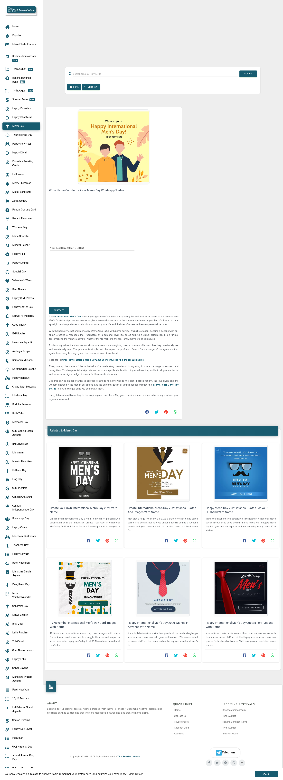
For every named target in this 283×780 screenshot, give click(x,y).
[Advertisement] (163, 31)
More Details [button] (136, 774)
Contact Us (180, 715)
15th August (229, 715)
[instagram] (233, 763)
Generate (59, 310)
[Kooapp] (242, 763)
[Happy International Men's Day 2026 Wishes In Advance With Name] (162, 588)
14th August (229, 727)
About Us (179, 733)
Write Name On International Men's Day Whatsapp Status (86, 190)
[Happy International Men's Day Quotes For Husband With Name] (240, 588)
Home (76, 87)
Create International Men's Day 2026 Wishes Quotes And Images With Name (103, 360)
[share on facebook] (147, 413)
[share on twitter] (156, 413)
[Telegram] (225, 753)
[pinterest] (225, 763)
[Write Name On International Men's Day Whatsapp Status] (114, 146)
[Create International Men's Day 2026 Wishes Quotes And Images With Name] (162, 473)
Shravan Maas (230, 733)
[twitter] (217, 763)
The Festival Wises (128, 756)
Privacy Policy (181, 721)
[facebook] (209, 763)
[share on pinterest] (166, 413)
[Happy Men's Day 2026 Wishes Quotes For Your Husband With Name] (240, 473)
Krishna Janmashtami (234, 710)
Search (248, 74)
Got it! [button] (266, 774)
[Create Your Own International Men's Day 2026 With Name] (85, 473)
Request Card (181, 727)
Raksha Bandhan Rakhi (235, 721)
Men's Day (92, 87)
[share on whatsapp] (175, 413)
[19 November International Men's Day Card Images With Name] (85, 588)
